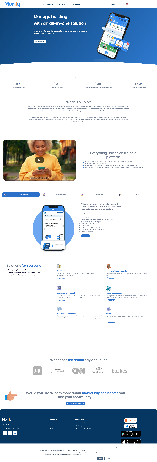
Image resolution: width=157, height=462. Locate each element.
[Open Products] (68, 4)
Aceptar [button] (100, 458)
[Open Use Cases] (53, 4)
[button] (26, 371)
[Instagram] (5, 433)
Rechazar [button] (108, 458)
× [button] (116, 446)
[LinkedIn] (10, 433)
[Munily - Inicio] (12, 4)
